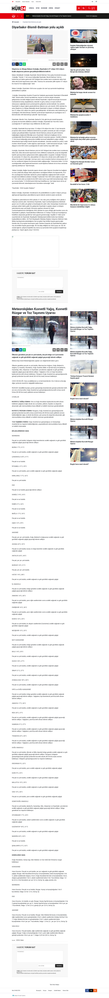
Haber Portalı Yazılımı (20, 995)
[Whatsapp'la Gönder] (24, 64)
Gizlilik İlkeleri (57, 990)
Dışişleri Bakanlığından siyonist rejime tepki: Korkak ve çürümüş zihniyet (52, 16)
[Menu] (78, 8)
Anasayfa (16, 22)
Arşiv (33, 1)
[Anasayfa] (13, 1)
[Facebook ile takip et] (87, 990)
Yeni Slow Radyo (54, 984)
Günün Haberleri (26, 1)
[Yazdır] (54, 64)
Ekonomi (44, 8)
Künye (44, 990)
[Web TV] (92, 1)
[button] (58, 64)
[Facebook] (13, 64)
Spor (37, 8)
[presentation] (18, 16)
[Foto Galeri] (96, 1)
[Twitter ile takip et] (91, 990)
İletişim (50, 990)
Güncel (31, 8)
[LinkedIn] (20, 64)
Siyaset (57, 8)
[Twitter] (17, 64)
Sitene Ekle (38, 1)
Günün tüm (91, 16)
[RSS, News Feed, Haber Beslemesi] (95, 990)
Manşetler (18, 1)
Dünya (51, 8)
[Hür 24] (19, 8)
